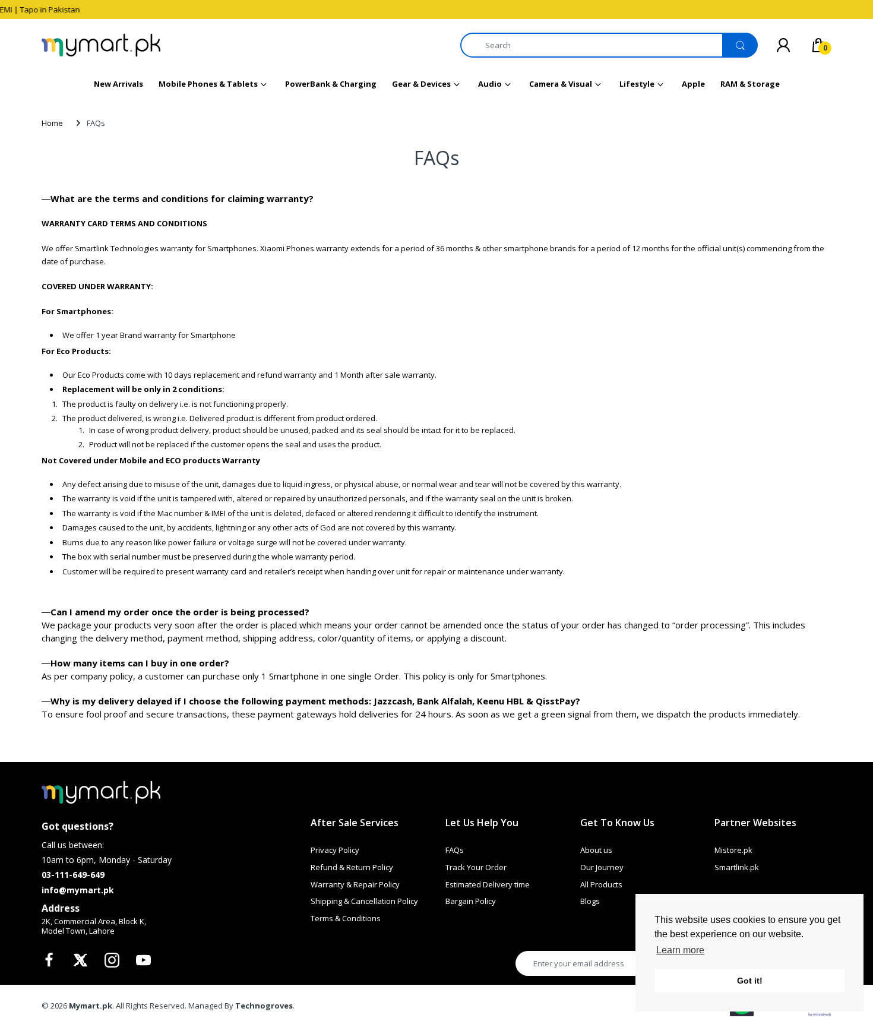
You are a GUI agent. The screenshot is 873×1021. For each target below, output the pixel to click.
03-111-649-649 (73, 874)
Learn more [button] (680, 950)
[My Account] (783, 45)
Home (52, 123)
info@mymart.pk (78, 890)
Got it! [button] (750, 980)
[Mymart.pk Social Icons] (50, 963)
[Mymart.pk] (101, 45)
